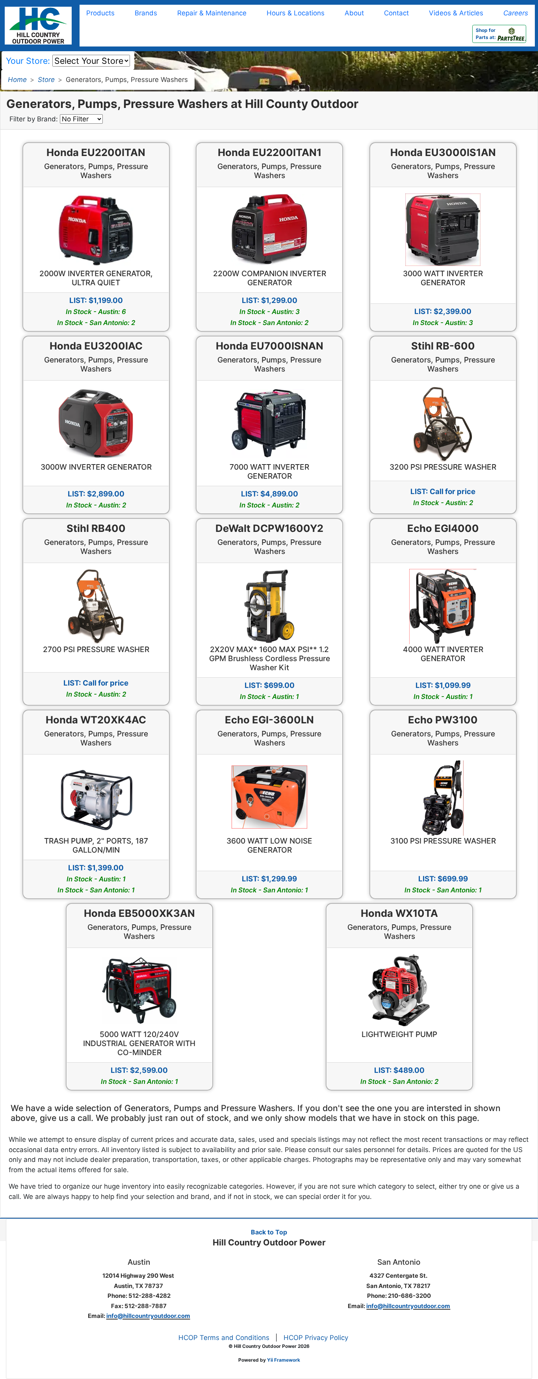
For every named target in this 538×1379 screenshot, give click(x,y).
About (354, 13)
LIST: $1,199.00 (96, 311)
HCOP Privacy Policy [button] (316, 1338)
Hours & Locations (296, 13)
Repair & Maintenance (212, 13)
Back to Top (269, 1232)
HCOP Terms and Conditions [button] (223, 1338)
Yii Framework (283, 1360)
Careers (515, 13)
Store (46, 80)
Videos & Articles (456, 13)
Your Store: (28, 61)
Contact (396, 13)
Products (100, 13)
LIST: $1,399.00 (96, 878)
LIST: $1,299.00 (269, 311)
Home (17, 80)
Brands (146, 13)
